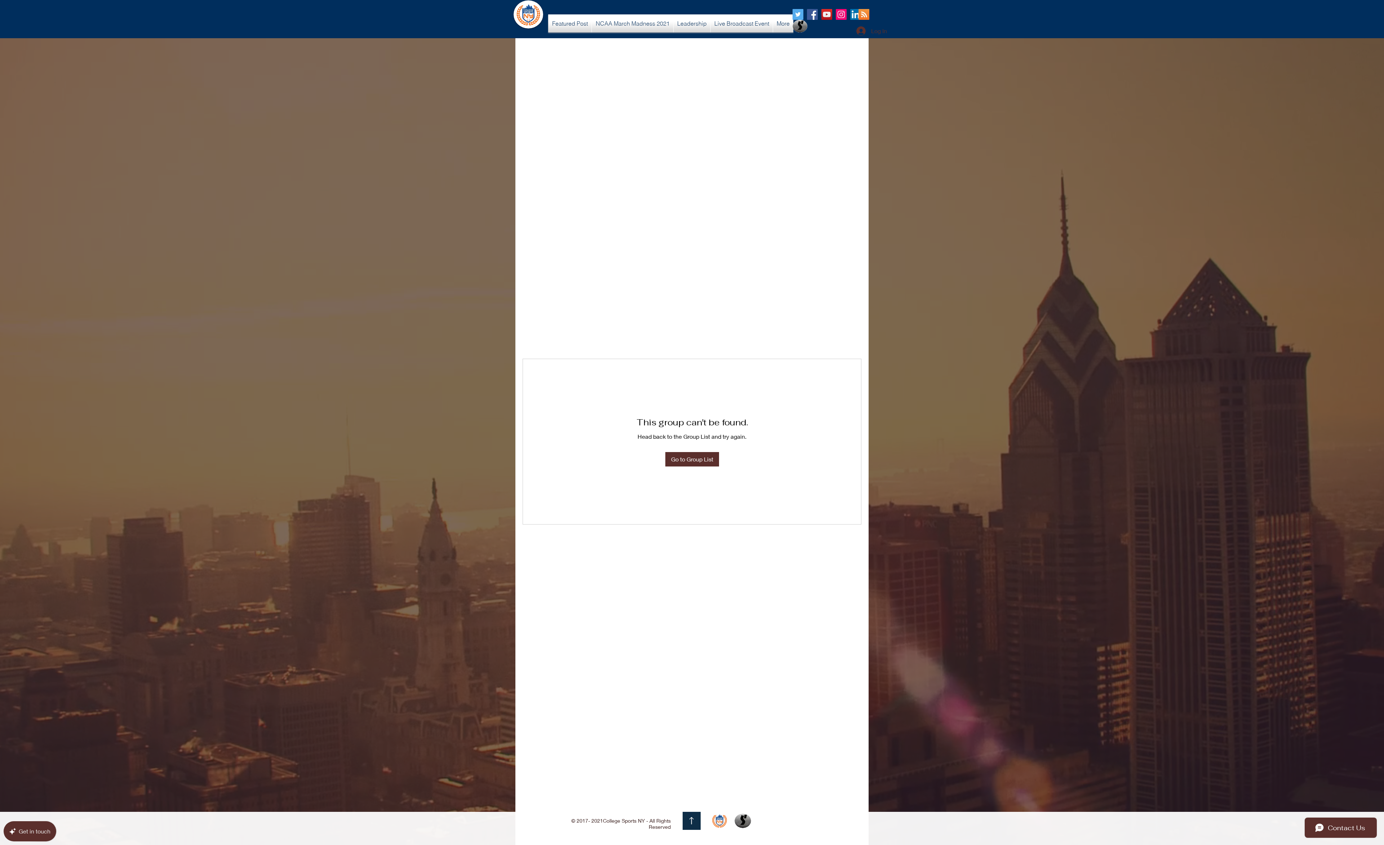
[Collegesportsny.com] (798, 14)
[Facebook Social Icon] (812, 14)
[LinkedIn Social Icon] (855, 14)
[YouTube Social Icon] (826, 14)
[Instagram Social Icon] (841, 14)
